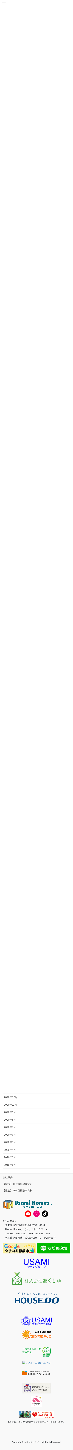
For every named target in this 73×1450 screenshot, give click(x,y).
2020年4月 (10, 1149)
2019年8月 (10, 1164)
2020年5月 (10, 1142)
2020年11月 (10, 1104)
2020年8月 (10, 1119)
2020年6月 (10, 1134)
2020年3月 (10, 1157)
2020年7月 (10, 1127)
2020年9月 (10, 1112)
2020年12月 (10, 1097)
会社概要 (8, 1177)
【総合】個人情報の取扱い (17, 1183)
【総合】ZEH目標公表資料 (17, 1190)
